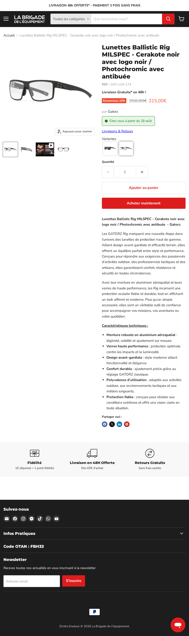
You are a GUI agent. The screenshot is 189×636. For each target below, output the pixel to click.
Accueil (9, 35)
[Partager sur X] (112, 424)
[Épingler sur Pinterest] (127, 424)
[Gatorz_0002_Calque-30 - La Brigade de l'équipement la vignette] (10, 149)
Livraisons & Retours (117, 131)
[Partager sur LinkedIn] (119, 424)
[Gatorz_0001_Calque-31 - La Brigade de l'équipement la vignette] (63, 149)
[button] (110, 148)
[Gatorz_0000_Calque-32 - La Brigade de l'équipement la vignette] (26, 149)
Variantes (109, 139)
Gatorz (113, 111)
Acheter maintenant (143, 203)
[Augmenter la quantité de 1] (142, 172)
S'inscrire (73, 580)
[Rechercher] (168, 19)
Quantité (108, 162)
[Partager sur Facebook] (104, 424)
